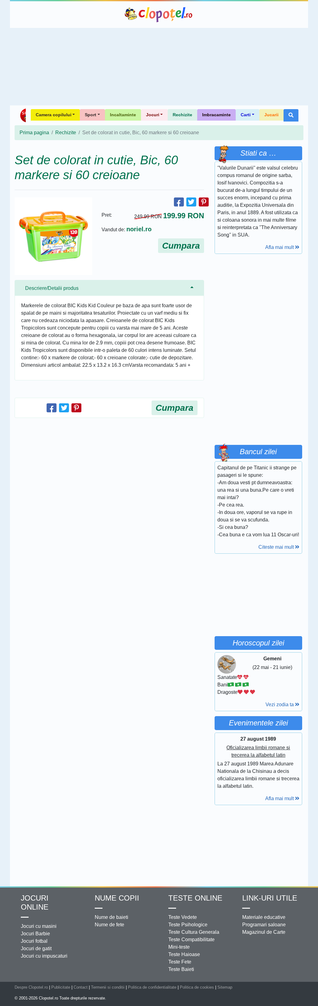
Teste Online (195, 898)
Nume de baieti (111, 917)
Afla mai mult (280, 247)
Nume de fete (109, 924)
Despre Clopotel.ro (31, 987)
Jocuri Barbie (35, 933)
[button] (291, 115)
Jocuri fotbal (34, 941)
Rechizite (182, 114)
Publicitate (60, 987)
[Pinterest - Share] (204, 201)
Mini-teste (179, 947)
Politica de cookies (197, 987)
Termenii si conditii (108, 987)
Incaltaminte (123, 114)
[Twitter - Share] (191, 201)
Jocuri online (34, 902)
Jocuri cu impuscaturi (44, 956)
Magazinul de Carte (263, 932)
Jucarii (271, 114)
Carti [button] (246, 114)
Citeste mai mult (276, 547)
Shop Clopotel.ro (23, 115)
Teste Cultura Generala (193, 932)
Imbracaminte (216, 114)
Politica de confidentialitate (152, 987)
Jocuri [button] (152, 114)
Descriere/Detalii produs (52, 288)
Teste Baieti (181, 969)
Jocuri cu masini (39, 926)
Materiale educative (263, 917)
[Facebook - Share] (179, 201)
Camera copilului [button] (53, 114)
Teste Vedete (182, 917)
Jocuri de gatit (36, 948)
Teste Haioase (184, 954)
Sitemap (224, 987)
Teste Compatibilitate (191, 939)
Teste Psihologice (187, 924)
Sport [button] (90, 114)
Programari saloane (264, 924)
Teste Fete (179, 961)
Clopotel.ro (159, 14)
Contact (81, 987)
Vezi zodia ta (280, 704)
